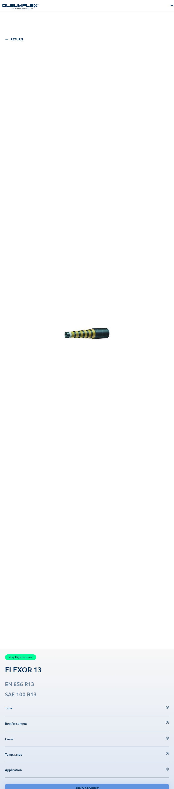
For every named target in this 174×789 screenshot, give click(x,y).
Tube (8, 708)
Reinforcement (16, 723)
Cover (9, 739)
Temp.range (13, 754)
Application (13, 770)
